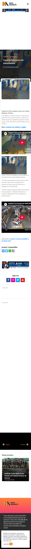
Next (26, 471)
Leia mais (6, 544)
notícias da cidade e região (16, 127)
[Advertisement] (15, 31)
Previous (4, 471)
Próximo (23, 444)
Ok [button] (11, 544)
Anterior (7, 444)
